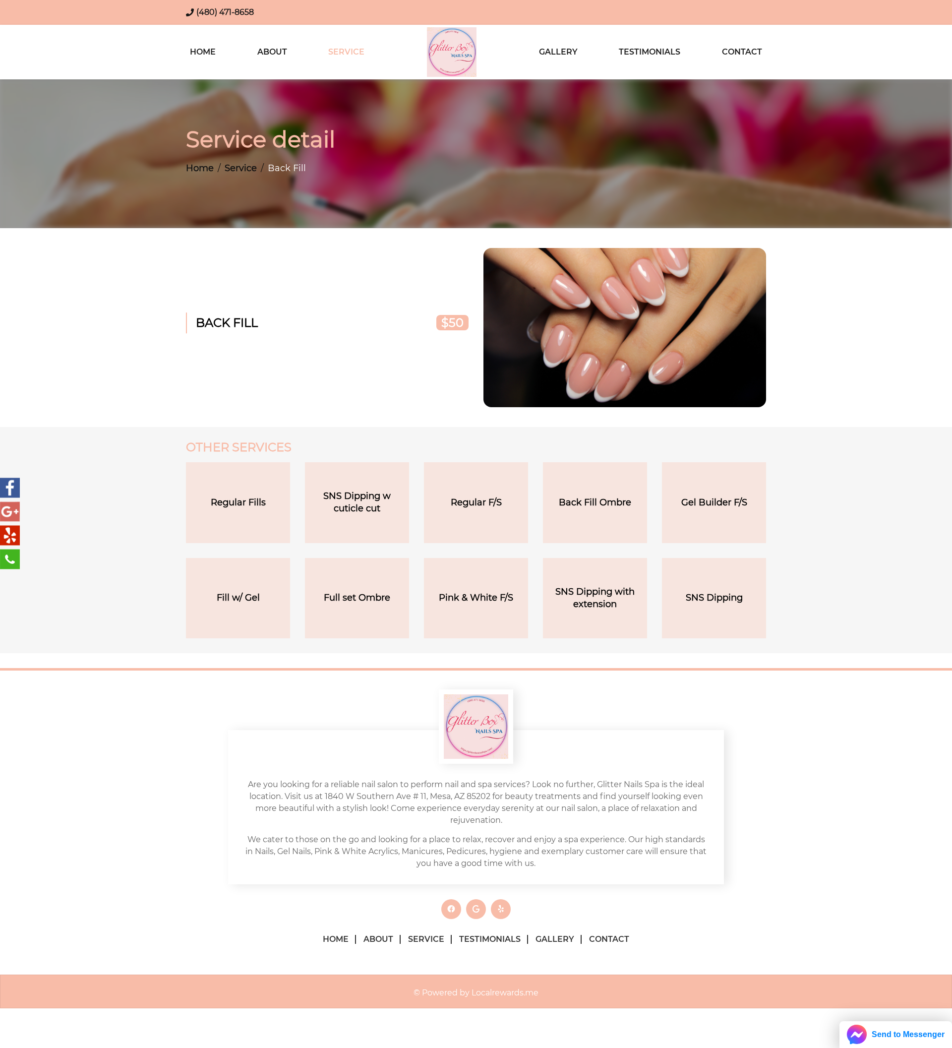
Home (203, 52)
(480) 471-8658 (225, 12)
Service (346, 52)
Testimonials (649, 52)
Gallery (558, 52)
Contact (742, 52)
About (272, 52)
